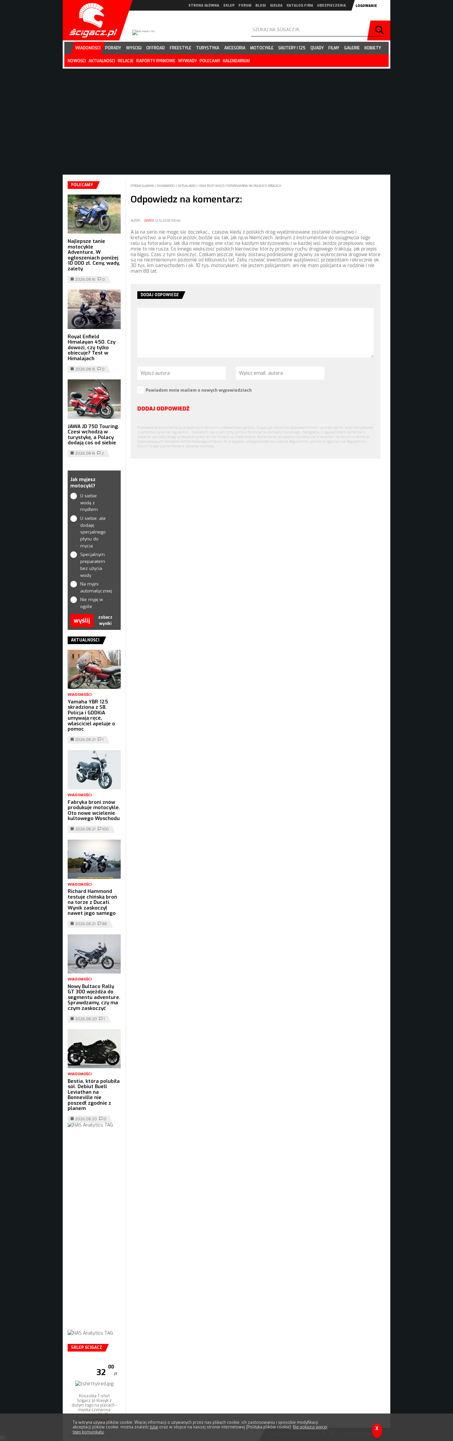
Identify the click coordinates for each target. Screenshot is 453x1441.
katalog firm (300, 5)
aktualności (102, 61)
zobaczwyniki (105, 620)
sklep (228, 5)
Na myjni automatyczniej (94, 587)
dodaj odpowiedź (163, 408)
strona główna (203, 5)
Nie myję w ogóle (91, 603)
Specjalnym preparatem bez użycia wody (92, 565)
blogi (260, 5)
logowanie (366, 6)
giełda (276, 5)
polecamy (210, 61)
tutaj (154, 1427)
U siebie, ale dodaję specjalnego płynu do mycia (93, 532)
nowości (77, 61)
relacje (126, 61)
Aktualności (187, 186)
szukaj (380, 30)
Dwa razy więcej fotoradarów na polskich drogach (240, 186)
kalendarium (236, 61)
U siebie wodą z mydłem (89, 503)
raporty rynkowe (155, 61)
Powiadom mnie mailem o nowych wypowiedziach (199, 390)
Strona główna (143, 186)
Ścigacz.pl (91, 20)
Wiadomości (166, 186)
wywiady (187, 61)
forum (244, 5)
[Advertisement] (94, 1235)
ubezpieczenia (331, 5)
